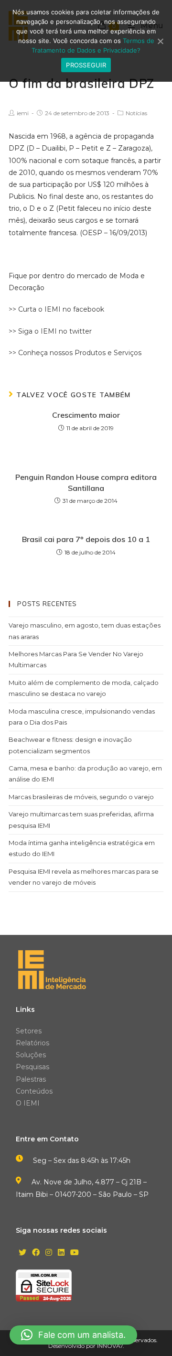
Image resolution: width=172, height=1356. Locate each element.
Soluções (31, 1055)
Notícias (136, 113)
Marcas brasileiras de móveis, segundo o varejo (81, 797)
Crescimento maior (86, 415)
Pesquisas (32, 1067)
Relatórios (32, 1043)
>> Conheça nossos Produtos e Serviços (75, 352)
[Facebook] (36, 1253)
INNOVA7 (110, 1345)
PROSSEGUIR (86, 65)
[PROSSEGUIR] (160, 41)
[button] (73, 1335)
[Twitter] (22, 1253)
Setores (29, 1031)
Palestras (31, 1079)
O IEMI (28, 1103)
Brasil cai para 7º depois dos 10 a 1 (86, 539)
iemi (23, 113)
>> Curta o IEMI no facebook (56, 309)
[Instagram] (48, 1253)
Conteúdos (34, 1091)
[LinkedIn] (61, 1253)
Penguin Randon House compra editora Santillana (86, 482)
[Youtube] (74, 1253)
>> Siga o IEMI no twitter (50, 331)
